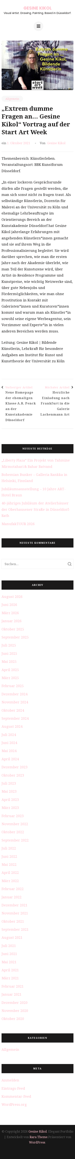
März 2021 (10, 978)
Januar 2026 (12, 621)
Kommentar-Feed (16, 1096)
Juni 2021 (9, 953)
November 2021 (15, 913)
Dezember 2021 (15, 905)
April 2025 (10, 669)
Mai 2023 (9, 791)
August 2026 (12, 596)
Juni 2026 (9, 604)
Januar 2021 (12, 994)
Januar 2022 (12, 897)
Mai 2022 (9, 864)
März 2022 (10, 880)
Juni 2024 (9, 742)
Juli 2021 (9, 945)
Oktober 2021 (13, 921)
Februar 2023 (13, 816)
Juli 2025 (9, 645)
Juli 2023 (9, 783)
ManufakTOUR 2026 (18, 523)
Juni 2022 (9, 856)
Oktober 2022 (13, 832)
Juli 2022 (9, 848)
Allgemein (12, 99)
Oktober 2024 (13, 710)
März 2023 (10, 807)
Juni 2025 (9, 653)
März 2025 (10, 677)
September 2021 (15, 929)
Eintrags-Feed (13, 1088)
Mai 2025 (9, 661)
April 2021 (10, 970)
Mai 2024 (9, 750)
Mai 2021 (9, 962)
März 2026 (10, 613)
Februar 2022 (13, 888)
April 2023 (10, 799)
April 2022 (10, 872)
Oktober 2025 (13, 629)
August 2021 (12, 937)
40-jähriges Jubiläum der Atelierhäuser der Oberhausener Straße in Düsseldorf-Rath (36, 509)
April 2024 (10, 759)
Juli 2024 (9, 734)
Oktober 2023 (13, 775)
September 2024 (15, 718)
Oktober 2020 (13, 1018)
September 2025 (15, 637)
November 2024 (15, 702)
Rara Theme (39, 1137)
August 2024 (12, 726)
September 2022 (15, 840)
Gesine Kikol (37, 8)
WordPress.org (14, 1104)
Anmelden (10, 1080)
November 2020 (15, 1010)
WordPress (37, 1142)
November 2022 (15, 824)
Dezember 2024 (15, 694)
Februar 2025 (13, 685)
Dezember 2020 (15, 1002)
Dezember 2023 (15, 767)
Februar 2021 (13, 986)
